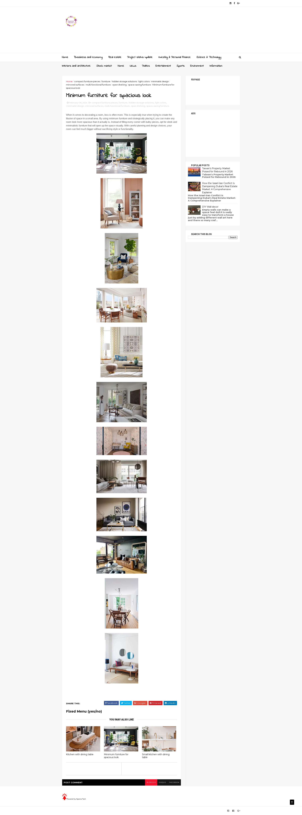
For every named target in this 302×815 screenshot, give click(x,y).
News (133, 66)
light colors (144, 81)
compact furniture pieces (87, 81)
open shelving (119, 84)
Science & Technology (208, 57)
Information (216, 66)
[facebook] (234, 3)
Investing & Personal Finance (174, 57)
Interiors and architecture (76, 66)
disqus (162, 782)
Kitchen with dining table (79, 754)
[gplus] (238, 3)
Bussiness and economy (88, 57)
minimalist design (160, 81)
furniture (106, 81)
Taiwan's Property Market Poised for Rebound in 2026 (217, 170)
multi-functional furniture (98, 84)
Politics (146, 66)
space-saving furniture (139, 84)
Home (65, 57)
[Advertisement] (182, 31)
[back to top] (292, 802)
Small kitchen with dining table (156, 756)
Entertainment (163, 66)
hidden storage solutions (124, 81)
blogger (151, 782)
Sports (181, 66)
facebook (174, 782)
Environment (197, 66)
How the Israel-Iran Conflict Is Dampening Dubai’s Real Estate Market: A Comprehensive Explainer (219, 188)
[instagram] (230, 3)
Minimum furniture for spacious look (116, 756)
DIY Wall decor (210, 206)
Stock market (104, 66)
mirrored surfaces (75, 84)
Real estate (114, 57)
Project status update (140, 57)
